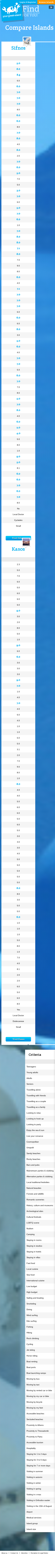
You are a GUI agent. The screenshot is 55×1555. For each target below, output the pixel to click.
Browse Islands (46, 2)
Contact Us (14, 1553)
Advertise (24, 1553)
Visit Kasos (18, 1039)
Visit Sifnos (18, 538)
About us (4, 1553)
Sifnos (18, 48)
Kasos (18, 549)
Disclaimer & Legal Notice (39, 1553)
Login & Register (28, 2)
